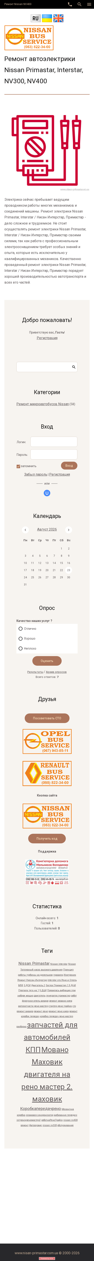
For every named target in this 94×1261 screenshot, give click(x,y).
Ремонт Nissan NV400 (17, 4)
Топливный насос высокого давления (41, 969)
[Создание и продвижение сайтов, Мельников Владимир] (47, 884)
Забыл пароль (35, 474)
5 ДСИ (27, 985)
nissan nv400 (70, 1120)
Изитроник (70, 974)
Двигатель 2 (38, 985)
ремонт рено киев (59, 1011)
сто (74, 1006)
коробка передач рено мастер (56, 1016)
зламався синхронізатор (39, 1115)
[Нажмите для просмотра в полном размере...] (47, 190)
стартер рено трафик (60, 1006)
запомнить (29, 466)
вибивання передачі (65, 1115)
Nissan (72, 964)
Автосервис (35, 1125)
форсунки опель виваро (35, 1000)
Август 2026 (47, 529)
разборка (21, 1026)
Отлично (30, 628)
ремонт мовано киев (60, 1000)
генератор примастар (58, 995)
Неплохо (30, 648)
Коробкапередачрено (40, 1108)
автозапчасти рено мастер (33, 1006)
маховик (47, 1099)
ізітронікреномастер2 (29, 1120)
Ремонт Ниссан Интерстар (32, 980)
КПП (33, 1049)
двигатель (39, 995)
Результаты (35, 672)
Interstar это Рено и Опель (62, 980)
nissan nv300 (50, 1125)
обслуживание (65, 1125)
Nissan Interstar (59, 964)
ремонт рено (41, 1011)
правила (58, 974)
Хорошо (29, 638)
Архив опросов (56, 672)
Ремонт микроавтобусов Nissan (42, 404)
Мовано (54, 1049)
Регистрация (47, 338)
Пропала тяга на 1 (28, 990)
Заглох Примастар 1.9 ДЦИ (61, 985)
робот (74, 995)
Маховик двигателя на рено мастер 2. (47, 1074)
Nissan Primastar (34, 963)
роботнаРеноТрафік (52, 1120)
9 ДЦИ (43, 990)
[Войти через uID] (47, 493)
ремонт (25, 1125)
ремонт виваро (25, 1011)
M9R (20, 985)
